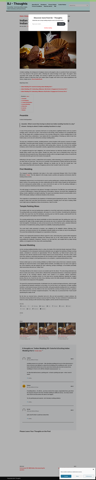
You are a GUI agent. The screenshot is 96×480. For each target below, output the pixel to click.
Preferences (89, 476)
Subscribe (61, 24)
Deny (77, 476)
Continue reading (48, 27)
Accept (66, 476)
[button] (93, 469)
